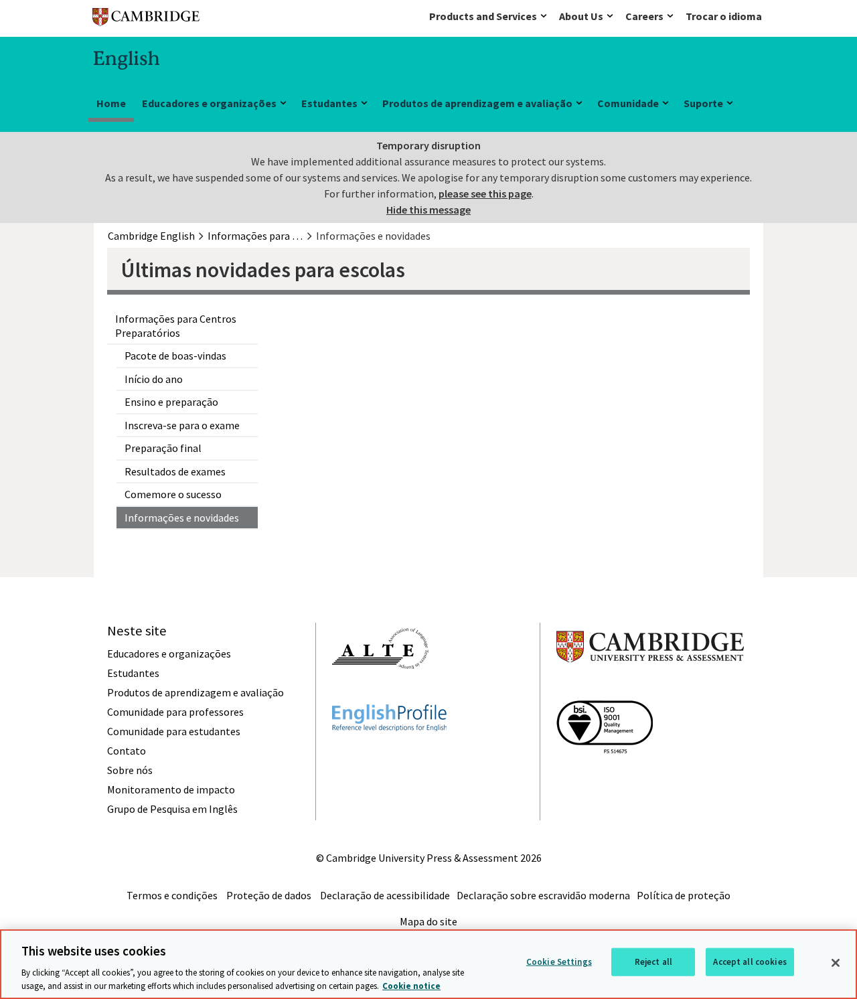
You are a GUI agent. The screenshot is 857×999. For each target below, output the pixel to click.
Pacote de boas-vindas (175, 355)
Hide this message (428, 209)
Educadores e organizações (209, 103)
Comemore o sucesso (173, 494)
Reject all (653, 962)
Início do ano (154, 379)
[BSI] (604, 777)
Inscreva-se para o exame (182, 425)
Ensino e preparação (171, 401)
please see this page (485, 193)
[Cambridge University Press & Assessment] (650, 689)
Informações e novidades (182, 517)
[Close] (835, 963)
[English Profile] (389, 755)
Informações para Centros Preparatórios (175, 325)
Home (111, 103)
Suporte (703, 103)
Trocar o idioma (724, 16)
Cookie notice (411, 985)
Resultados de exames (175, 471)
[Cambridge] (146, 19)
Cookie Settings (559, 962)
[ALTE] (380, 693)
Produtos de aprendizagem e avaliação (477, 103)
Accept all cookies (749, 962)
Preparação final (163, 448)
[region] (428, 964)
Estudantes (329, 103)
